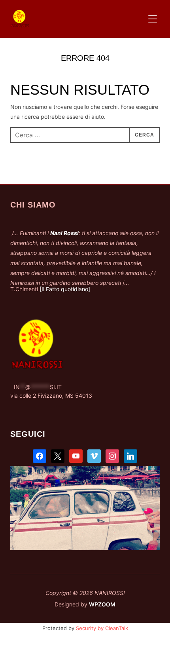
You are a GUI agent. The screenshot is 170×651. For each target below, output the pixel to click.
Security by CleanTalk (102, 628)
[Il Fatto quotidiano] (65, 289)
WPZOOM (102, 604)
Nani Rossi (64, 233)
